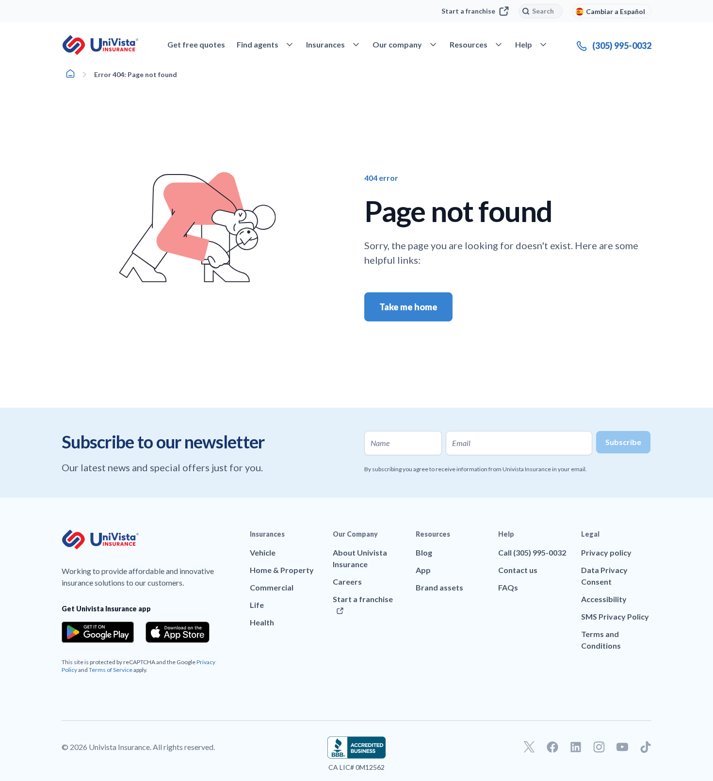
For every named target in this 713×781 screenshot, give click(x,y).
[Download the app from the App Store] (178, 632)
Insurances (267, 534)
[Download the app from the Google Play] (98, 632)
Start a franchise (468, 11)
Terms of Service (110, 669)
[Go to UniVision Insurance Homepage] (100, 45)
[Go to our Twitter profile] (529, 747)
